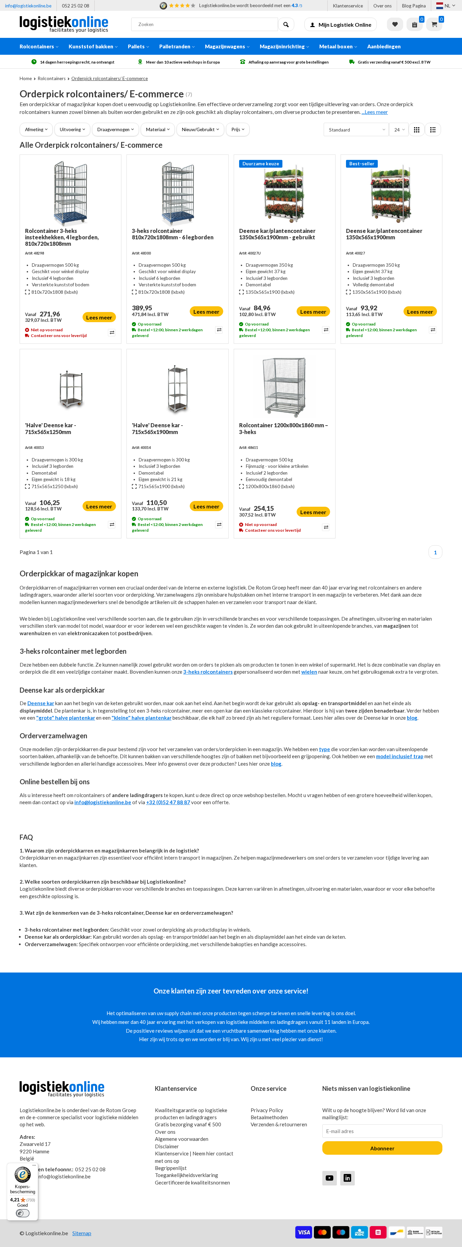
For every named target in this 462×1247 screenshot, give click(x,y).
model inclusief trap (399, 756)
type (324, 749)
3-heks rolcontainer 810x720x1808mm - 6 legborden (172, 233)
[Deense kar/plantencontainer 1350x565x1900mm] (391, 193)
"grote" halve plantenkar (65, 718)
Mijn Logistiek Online (345, 24)
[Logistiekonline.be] (70, 24)
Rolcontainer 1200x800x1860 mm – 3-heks (283, 428)
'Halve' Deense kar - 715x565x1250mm (50, 428)
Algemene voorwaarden (181, 1139)
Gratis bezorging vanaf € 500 (188, 1124)
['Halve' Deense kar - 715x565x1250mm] (70, 388)
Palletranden (174, 46)
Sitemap (81, 1233)
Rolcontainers (37, 46)
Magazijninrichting (282, 46)
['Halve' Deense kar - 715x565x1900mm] (177, 388)
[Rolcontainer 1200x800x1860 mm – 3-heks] (284, 388)
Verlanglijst (395, 24)
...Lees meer (375, 112)
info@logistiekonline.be (28, 5)
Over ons (382, 5)
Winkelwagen (434, 24)
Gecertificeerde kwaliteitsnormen (192, 1182)
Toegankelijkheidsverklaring (186, 1175)
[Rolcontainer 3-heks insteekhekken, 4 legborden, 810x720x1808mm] (70, 193)
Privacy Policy (267, 1110)
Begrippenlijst (171, 1168)
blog (412, 718)
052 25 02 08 (75, 5)
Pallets (136, 46)
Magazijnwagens (225, 46)
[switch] (22, 1213)
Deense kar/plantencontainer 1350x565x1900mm (384, 233)
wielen (309, 672)
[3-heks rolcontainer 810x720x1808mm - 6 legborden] (177, 193)
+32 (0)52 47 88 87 (168, 802)
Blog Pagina (414, 5)
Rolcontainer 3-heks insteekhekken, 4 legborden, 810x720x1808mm (62, 237)
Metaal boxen (336, 46)
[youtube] (329, 1177)
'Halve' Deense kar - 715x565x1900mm (157, 428)
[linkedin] (347, 1177)
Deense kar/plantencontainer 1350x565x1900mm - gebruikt (277, 233)
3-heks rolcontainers (208, 672)
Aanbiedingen (384, 46)
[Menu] (34, 1167)
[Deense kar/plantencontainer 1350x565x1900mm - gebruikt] (284, 193)
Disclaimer (167, 1146)
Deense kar (40, 703)
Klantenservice (348, 5)
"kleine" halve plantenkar (141, 718)
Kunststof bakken (91, 46)
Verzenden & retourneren (279, 1124)
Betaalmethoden (269, 1117)
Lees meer (99, 317)
